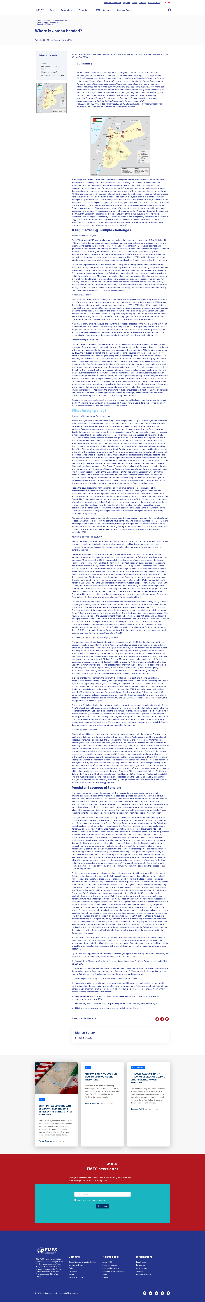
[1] (73, 953)
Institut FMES (137, 1109)
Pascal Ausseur (92, 1103)
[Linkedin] (168, 1293)
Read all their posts (83, 1038)
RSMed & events (103, 10)
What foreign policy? (49, 72)
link (133, 106)
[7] (73, 1003)
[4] (73, 978)
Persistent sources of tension (52, 75)
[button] (170, 10)
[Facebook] (144, 1293)
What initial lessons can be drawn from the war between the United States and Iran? (55, 1110)
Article (39, 21)
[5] (73, 983)
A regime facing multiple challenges (50, 67)
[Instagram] (162, 1293)
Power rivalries (42, 22)
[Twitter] (150, 1293)
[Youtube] (156, 1293)
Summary (44, 63)
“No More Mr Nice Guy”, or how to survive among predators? (101, 1077)
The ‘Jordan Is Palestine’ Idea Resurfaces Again (136, 989)
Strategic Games (124, 10)
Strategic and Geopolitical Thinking (48, 23)
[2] (73, 961)
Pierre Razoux (45, 1141)
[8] (73, 1008)
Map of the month (138, 1067)
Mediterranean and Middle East (55, 21)
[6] (73, 996)
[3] (73, 968)
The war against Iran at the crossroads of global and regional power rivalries (148, 1078)
